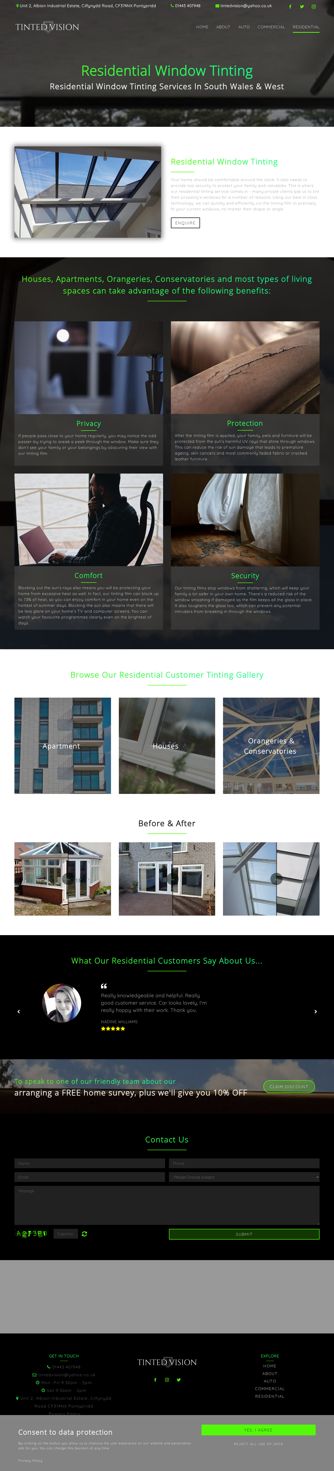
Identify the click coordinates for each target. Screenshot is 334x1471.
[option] (167, 1012)
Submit (244, 1234)
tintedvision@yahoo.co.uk (246, 5)
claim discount (289, 1086)
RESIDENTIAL (306, 26)
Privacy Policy (64, 1413)
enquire (185, 222)
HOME (202, 26)
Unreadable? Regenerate (87, 1234)
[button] (62, 746)
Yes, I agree (258, 1430)
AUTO (244, 26)
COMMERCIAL (271, 26)
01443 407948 (188, 5)
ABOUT (223, 26)
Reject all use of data (258, 1444)
